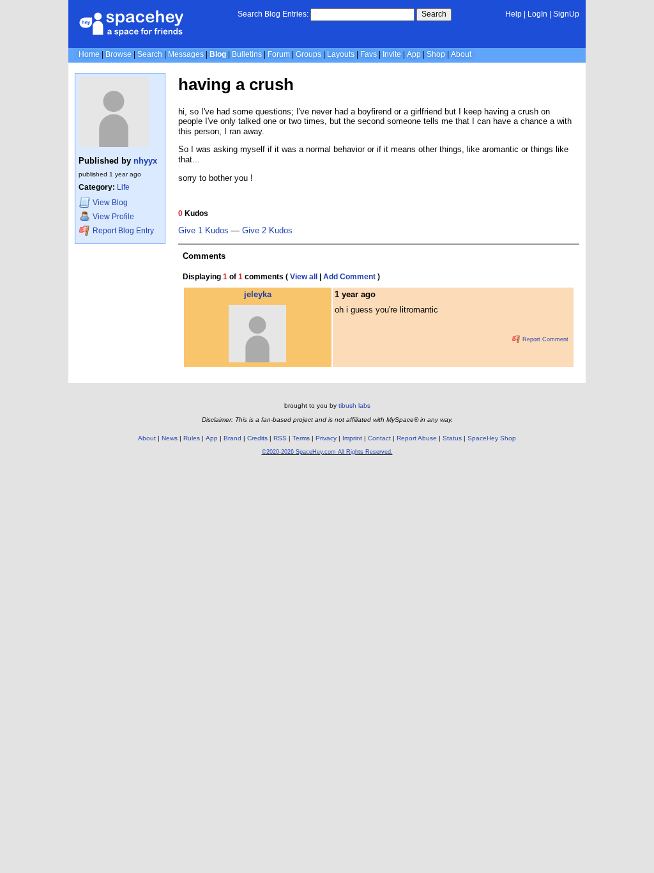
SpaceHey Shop (492, 438)
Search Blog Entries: (273, 14)
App (414, 54)
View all (303, 276)
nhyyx (145, 161)
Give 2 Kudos (267, 230)
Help (513, 14)
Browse (118, 54)
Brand (232, 438)
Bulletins (247, 54)
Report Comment (544, 339)
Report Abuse (417, 438)
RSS (280, 438)
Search (434, 14)
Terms (301, 438)
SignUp (566, 14)
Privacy (326, 438)
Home (89, 54)
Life (123, 187)
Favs (368, 54)
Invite (392, 54)
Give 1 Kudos (203, 230)
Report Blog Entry (122, 230)
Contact (379, 438)
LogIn (537, 14)
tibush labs (354, 405)
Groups (308, 54)
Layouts (340, 54)
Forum (279, 54)
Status (452, 438)
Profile (113, 216)
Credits (257, 438)
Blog (217, 54)
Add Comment (349, 276)
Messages (186, 54)
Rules (191, 438)
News (170, 438)
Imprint (352, 438)
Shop (436, 54)
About (461, 54)
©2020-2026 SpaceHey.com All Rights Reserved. (327, 452)
